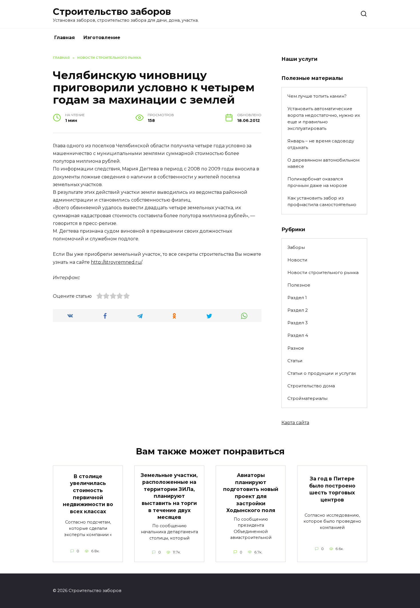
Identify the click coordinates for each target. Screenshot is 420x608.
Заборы (296, 247)
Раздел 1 (297, 297)
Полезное (298, 285)
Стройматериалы (307, 398)
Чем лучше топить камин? (317, 96)
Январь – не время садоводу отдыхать (320, 144)
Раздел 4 (297, 335)
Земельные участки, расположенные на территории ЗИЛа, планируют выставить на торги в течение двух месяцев (169, 496)
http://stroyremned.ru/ (116, 262)
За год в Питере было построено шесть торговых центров (332, 489)
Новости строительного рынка (323, 272)
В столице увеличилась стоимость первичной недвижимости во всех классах (88, 493)
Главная (64, 37)
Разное (295, 348)
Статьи (295, 360)
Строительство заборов (112, 11)
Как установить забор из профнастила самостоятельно (321, 201)
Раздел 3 (297, 322)
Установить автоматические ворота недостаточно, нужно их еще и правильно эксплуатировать (323, 118)
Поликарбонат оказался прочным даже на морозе (317, 182)
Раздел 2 (297, 310)
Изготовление (101, 37)
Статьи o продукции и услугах (321, 373)
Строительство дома (311, 385)
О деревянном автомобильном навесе (323, 163)
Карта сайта (295, 422)
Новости (297, 260)
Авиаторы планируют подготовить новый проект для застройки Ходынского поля (250, 492)
